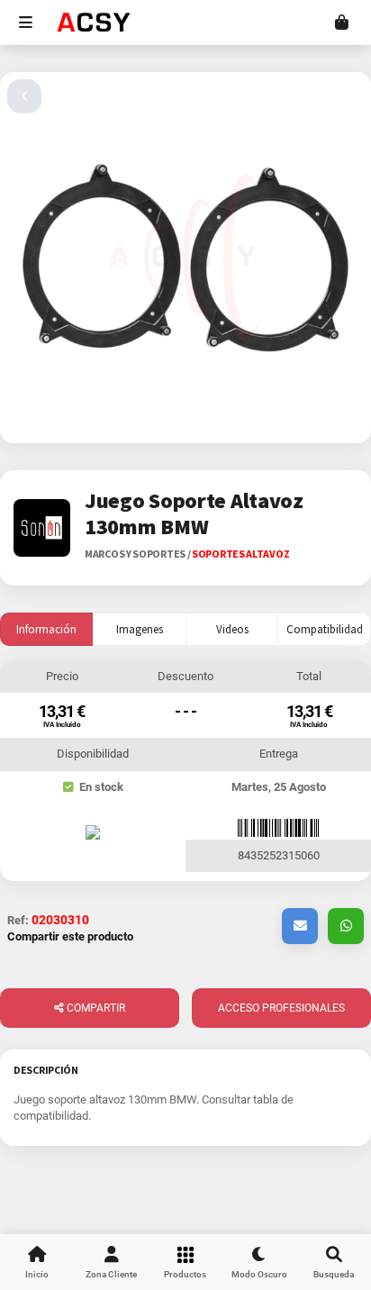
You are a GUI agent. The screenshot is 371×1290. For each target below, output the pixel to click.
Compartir (94, 1008)
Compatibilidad (324, 629)
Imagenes (139, 629)
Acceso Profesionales (281, 1008)
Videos (232, 629)
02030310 (60, 920)
